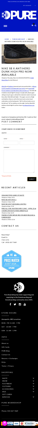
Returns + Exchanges (10, 358)
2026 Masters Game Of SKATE (13, 195)
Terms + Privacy (8, 366)
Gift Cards (6, 347)
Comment (6, 147)
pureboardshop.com (28, 105)
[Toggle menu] (33, 378)
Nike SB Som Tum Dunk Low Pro (14, 204)
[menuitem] (19, 378)
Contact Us (6, 355)
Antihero (11, 86)
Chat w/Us (5, 240)
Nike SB (4, 86)
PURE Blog (6, 351)
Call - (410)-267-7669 (9, 242)
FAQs (4, 362)
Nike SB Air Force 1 (9, 200)
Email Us (4, 237)
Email (21, 138)
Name (5, 138)
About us (5, 343)
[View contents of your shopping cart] (32, 25)
